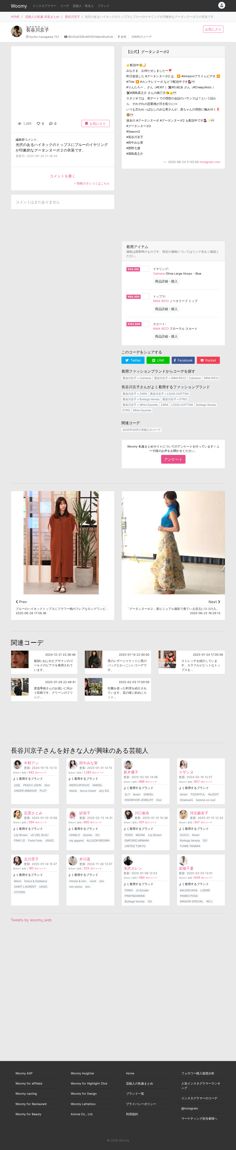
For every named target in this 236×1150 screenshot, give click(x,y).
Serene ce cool (205, 800)
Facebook (185, 360)
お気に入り (213, 29)
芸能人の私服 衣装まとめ (42, 16)
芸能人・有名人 (83, 6)
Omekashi (186, 800)
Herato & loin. (78, 881)
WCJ (209, 901)
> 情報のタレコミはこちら (92, 183)
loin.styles (75, 886)
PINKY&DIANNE (135, 896)
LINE (160, 360)
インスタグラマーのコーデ (199, 1098)
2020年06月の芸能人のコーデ (142, 429)
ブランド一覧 (135, 1093)
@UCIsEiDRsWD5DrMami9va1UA (90, 37)
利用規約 (132, 1114)
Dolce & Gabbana (35, 881)
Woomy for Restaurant (31, 1104)
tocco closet (88, 790)
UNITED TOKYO (135, 846)
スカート (159, 324)
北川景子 (31, 859)
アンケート (173, 459)
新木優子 (131, 772)
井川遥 (84, 859)
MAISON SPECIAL (191, 901)
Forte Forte (35, 840)
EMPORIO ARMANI (137, 840)
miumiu (87, 835)
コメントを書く (63, 176)
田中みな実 (88, 763)
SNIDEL (97, 785)
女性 (124, 37)
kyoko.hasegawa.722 (44, 37)
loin (101, 881)
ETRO (126, 410)
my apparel (76, 840)
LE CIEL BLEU (39, 835)
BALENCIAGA (189, 890)
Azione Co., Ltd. (82, 1114)
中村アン (31, 763)
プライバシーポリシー (141, 1104)
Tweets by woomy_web (31, 920)
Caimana (159, 273)
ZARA (164, 404)
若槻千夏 (186, 868)
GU (97, 835)
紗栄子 (84, 813)
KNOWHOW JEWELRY (139, 800)
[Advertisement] (173, 205)
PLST (43, 790)
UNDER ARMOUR (25, 790)
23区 (17, 785)
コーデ (64, 6)
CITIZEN (19, 892)
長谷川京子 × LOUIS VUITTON (169, 393)
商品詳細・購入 (166, 281)
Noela (73, 790)
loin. (88, 886)
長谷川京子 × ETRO (174, 399)
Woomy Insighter (82, 1073)
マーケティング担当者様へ (199, 1118)
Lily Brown (21, 835)
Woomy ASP (23, 1073)
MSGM (140, 835)
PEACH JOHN (32, 785)
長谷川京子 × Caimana (137, 378)
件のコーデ (37, 772)
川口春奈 (142, 813)
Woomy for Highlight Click (89, 1083)
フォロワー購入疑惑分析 (197, 1073)
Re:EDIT (213, 794)
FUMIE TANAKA (190, 846)
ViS (150, 901)
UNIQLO (74, 835)
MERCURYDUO (79, 785)
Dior (47, 785)
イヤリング (160, 269)
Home (130, 1073)
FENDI (129, 835)
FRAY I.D (19, 840)
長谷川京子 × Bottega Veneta (141, 399)
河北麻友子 (199, 813)
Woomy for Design (84, 1093)
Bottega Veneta (206, 404)
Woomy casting (26, 1093)
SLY (127, 794)
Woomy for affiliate (28, 1083)
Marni (17, 881)
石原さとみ (33, 813)
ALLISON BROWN (98, 840)
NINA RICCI (161, 301)
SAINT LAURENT (25, 886)
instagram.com (210, 162)
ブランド (103, 6)
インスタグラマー (44, 6)
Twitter (135, 360)
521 (205, 840)
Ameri (136, 794)
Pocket (210, 360)
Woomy (19, 6)
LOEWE (205, 890)
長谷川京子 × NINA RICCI (170, 378)
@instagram (189, 1108)
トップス (159, 296)
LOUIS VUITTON (182, 404)
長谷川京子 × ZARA (135, 393)
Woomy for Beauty (28, 1114)
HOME (15, 16)
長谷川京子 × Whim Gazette (140, 404)
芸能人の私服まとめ (139, 1083)
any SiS (104, 790)
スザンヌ (186, 772)
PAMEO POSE (189, 896)
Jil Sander (142, 890)
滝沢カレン (133, 868)
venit (93, 881)
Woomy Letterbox (83, 1104)
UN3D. (49, 840)
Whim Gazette (142, 410)
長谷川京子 (72, 16)
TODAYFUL (197, 794)
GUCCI (184, 835)
